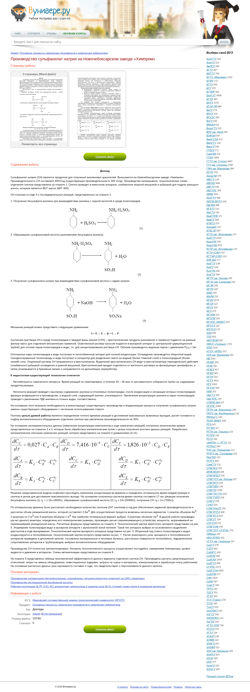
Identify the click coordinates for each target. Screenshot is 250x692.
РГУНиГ (211, 446)
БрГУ (209, 110)
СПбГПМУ (212, 486)
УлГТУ (210, 614)
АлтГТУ (211, 58)
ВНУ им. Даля (214, 131)
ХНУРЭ (210, 654)
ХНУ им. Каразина (217, 650)
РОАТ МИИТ (213, 420)
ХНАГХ (210, 643)
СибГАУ (211, 555)
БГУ (208, 88)
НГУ (208, 384)
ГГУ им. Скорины (216, 164)
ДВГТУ (210, 186)
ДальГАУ (211, 175)
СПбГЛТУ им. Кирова (219, 479)
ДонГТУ (211, 197)
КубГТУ (210, 263)
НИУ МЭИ (212, 340)
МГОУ (210, 303)
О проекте (33, 33)
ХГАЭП (210, 636)
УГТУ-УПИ (212, 625)
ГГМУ (209, 157)
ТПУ (209, 336)
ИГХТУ (210, 208)
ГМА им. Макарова (217, 168)
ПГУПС (210, 406)
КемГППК (212, 216)
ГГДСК (210, 150)
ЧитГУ (210, 665)
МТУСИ (211, 329)
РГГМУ (210, 427)
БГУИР (210, 91)
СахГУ (210, 544)
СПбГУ (210, 501)
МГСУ (209, 307)
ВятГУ (210, 146)
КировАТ (211, 226)
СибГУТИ (212, 570)
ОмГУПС (211, 398)
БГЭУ (209, 99)
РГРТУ (210, 460)
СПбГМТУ (212, 482)
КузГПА (210, 270)
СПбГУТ (211, 519)
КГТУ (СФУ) (213, 252)
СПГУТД (211, 523)
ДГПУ (209, 172)
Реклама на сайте (139, 687)
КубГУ (210, 267)
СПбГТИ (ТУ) (214, 493)
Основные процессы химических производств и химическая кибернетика (64, 53)
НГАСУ (210, 369)
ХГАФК (210, 639)
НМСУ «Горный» (216, 343)
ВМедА (210, 124)
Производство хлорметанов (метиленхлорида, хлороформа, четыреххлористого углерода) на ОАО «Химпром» (78, 578)
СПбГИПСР (213, 475)
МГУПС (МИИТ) (215, 322)
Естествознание (51, 613)
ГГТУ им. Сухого (216, 161)
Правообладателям (161, 687)
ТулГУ (210, 607)
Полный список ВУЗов (219, 676)
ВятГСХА (212, 139)
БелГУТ (211, 95)
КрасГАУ (211, 241)
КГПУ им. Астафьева (219, 248)
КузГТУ (210, 274)
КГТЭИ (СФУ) (214, 256)
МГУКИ (210, 314)
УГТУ (209, 632)
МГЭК (209, 285)
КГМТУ (210, 223)
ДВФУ (209, 194)
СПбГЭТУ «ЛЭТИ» (217, 530)
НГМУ (210, 373)
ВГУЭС (210, 117)
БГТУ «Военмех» (216, 77)
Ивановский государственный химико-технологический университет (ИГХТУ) (79, 600)
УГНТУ (210, 628)
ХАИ (209, 332)
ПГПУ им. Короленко (219, 409)
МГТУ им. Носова (217, 278)
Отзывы (51, 33)
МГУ (209, 311)
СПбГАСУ (212, 468)
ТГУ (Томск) (213, 599)
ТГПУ (209, 603)
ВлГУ (209, 121)
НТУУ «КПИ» (214, 351)
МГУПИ (210, 318)
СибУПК (211, 574)
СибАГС (211, 552)
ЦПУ (209, 661)
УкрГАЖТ (212, 610)
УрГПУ (210, 621)
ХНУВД (210, 647)
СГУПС (210, 566)
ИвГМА (210, 205)
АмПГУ (210, 66)
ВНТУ (209, 113)
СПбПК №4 (213, 402)
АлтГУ (210, 62)
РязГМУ (211, 457)
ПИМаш (211, 533)
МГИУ (210, 300)
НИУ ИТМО (213, 537)
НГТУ (209, 380)
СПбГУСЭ (212, 515)
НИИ (209, 391)
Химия (14, 53)
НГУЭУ (210, 387)
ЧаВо (18, 33)
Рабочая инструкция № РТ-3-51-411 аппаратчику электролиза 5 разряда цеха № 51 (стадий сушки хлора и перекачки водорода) (88, 586)
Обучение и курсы (74, 33)
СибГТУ (211, 563)
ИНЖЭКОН (213, 471)
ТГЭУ (209, 596)
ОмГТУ (210, 395)
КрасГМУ (211, 245)
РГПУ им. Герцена (217, 431)
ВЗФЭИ (210, 135)
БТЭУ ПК (211, 106)
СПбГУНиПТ (213, 508)
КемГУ (210, 219)
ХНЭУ (209, 658)
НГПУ (209, 376)
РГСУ (209, 438)
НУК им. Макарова (217, 354)
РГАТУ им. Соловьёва (219, 453)
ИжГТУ (210, 212)
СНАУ (209, 581)
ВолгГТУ (211, 128)
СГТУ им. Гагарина (218, 541)
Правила (178, 687)
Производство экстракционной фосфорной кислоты (42, 582)
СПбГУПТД (213, 512)
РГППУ (210, 435)
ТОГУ (209, 592)
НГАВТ (210, 362)
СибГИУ (211, 559)
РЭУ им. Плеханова (218, 449)
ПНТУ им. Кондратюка (220, 413)
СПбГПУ (211, 490)
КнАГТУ (211, 237)
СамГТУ (211, 464)
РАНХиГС (212, 417)
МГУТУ (210, 325)
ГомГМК (211, 153)
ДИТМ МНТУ (214, 201)
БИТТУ (210, 73)
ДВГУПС (211, 190)
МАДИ (210, 296)
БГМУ (209, 80)
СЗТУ (209, 548)
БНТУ (209, 102)
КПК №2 (211, 259)
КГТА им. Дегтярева (219, 234)
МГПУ (210, 289)
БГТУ (209, 84)
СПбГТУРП (213, 497)
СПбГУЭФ (212, 526)
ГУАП (209, 504)
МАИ (209, 292)
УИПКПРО (212, 618)
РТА (208, 424)
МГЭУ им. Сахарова (218, 281)
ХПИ (209, 347)
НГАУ (209, 365)
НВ (208, 358)
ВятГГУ (211, 142)
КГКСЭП (211, 230)
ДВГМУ (210, 183)
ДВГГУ (210, 179)
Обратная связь (193, 687)
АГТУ (209, 69)
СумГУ (210, 585)
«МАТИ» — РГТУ (216, 442)
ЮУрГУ (210, 669)
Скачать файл (105, 156)
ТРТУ (209, 588)
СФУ (209, 577)
